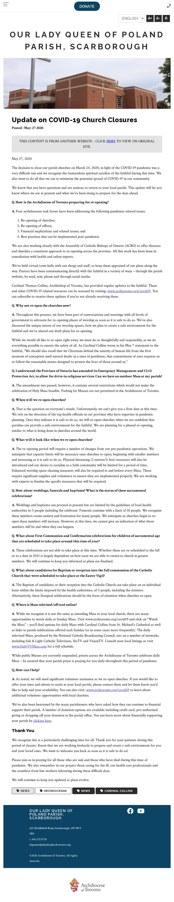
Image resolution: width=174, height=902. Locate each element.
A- (158, 18)
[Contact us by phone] (169, 6)
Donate (87, 6)
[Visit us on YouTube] (141, 811)
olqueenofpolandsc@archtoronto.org (50, 844)
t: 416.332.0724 (38, 839)
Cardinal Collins (118, 791)
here (111, 141)
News (24, 791)
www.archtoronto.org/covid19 (129, 291)
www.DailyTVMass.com (29, 646)
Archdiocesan (55, 791)
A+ (150, 18)
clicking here (42, 720)
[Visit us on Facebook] (130, 811)
